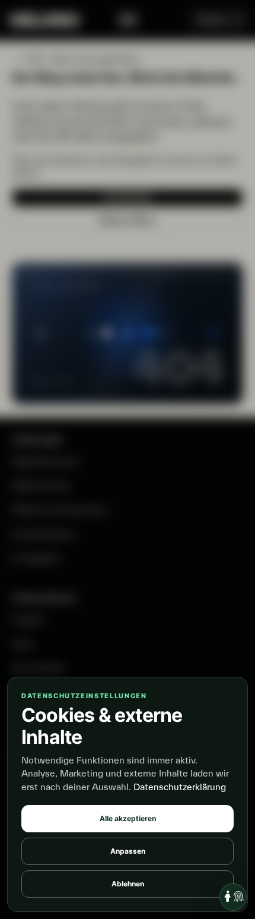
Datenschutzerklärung (179, 786)
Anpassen (127, 851)
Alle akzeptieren (128, 818)
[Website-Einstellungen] (233, 897)
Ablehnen (127, 883)
